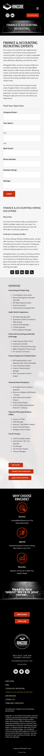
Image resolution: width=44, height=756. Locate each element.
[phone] (32, 272)
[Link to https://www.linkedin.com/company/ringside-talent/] (15, 671)
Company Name (10, 112)
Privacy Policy (22, 752)
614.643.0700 (21, 664)
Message (6, 181)
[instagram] (8, 15)
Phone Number (9, 159)
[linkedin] (12, 15)
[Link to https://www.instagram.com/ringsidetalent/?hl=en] (27, 671)
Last (4, 143)
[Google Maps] (12, 272)
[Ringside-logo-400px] (13, 4)
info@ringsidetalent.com (22, 661)
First (4, 133)
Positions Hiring (10, 170)
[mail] (27, 272)
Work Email (8, 148)
